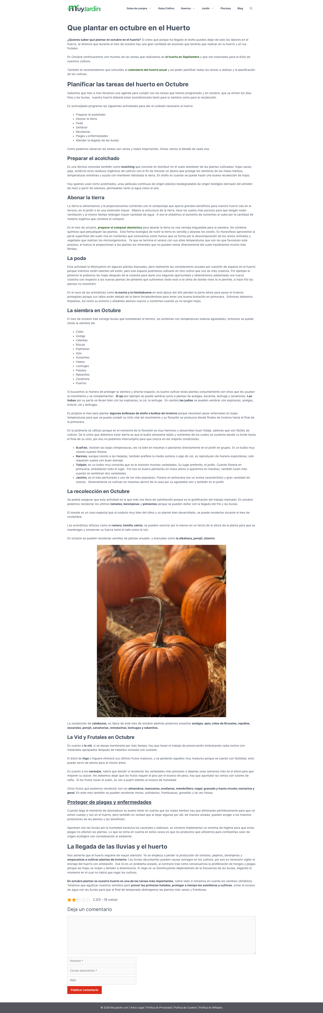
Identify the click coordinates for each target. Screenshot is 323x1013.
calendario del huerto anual (147, 70)
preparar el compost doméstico (120, 227)
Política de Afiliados (210, 1007)
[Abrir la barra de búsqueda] (251, 8)
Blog (240, 8)
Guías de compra (137, 8)
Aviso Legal (138, 1007)
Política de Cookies (185, 1007)
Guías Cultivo (166, 8)
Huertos (186, 8)
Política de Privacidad (159, 1007)
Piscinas (226, 8)
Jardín (206, 8)
